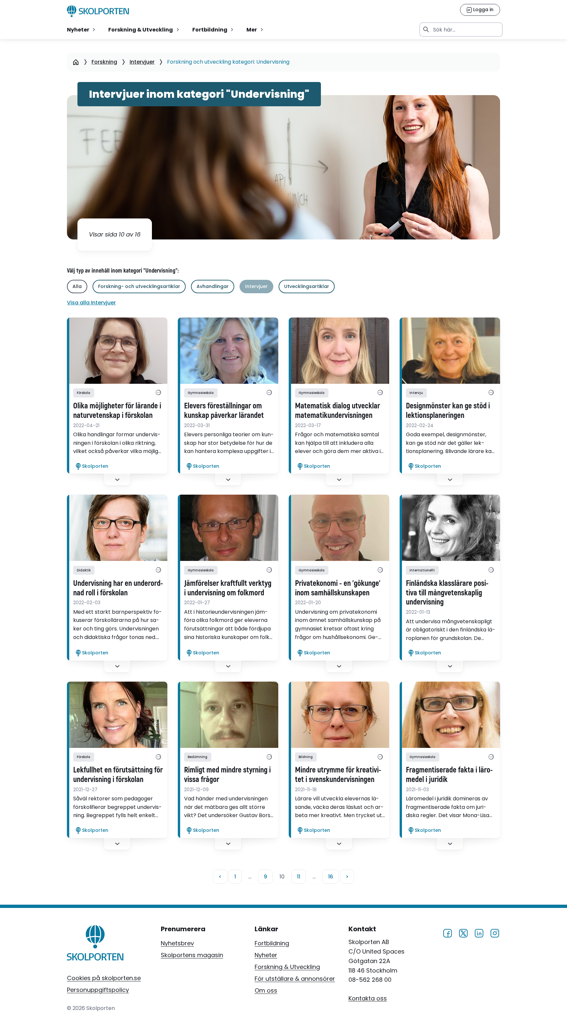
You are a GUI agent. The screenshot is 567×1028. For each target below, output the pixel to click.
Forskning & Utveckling (287, 967)
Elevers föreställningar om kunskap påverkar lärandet (224, 410)
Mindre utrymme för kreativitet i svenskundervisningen (338, 775)
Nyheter (266, 955)
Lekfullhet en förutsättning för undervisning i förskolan (118, 775)
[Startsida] (75, 62)
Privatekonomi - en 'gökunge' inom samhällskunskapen (337, 588)
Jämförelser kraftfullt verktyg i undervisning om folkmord (227, 588)
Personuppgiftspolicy (98, 990)
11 (298, 876)
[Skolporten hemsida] (98, 11)
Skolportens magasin (192, 955)
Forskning (104, 62)
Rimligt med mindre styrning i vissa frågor (227, 775)
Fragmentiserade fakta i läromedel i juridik (449, 775)
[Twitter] (463, 932)
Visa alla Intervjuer (91, 302)
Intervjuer (142, 62)
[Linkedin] (479, 932)
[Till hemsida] (95, 944)
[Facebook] (447, 932)
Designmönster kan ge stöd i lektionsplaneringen (448, 410)
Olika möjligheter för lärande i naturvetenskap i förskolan (117, 410)
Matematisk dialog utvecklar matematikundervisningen (337, 410)
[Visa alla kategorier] (158, 393)
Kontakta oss (367, 998)
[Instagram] (495, 932)
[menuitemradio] (82, 29)
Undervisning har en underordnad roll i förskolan (118, 588)
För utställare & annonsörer (295, 979)
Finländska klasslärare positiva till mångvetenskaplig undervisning (447, 593)
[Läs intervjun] (117, 351)
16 (330, 876)
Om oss (266, 990)
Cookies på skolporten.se (104, 978)
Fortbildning (272, 943)
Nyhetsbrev (177, 943)
